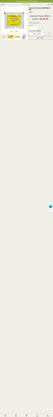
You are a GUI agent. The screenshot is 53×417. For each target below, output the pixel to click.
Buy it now (40, 38)
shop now (35, 1)
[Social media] (50, 210)
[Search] (3, 4)
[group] (4, 37)
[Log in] (48, 4)
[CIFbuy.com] (26, 4)
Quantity (31, 25)
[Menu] (1, 4)
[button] (51, 4)
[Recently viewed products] (50, 206)
